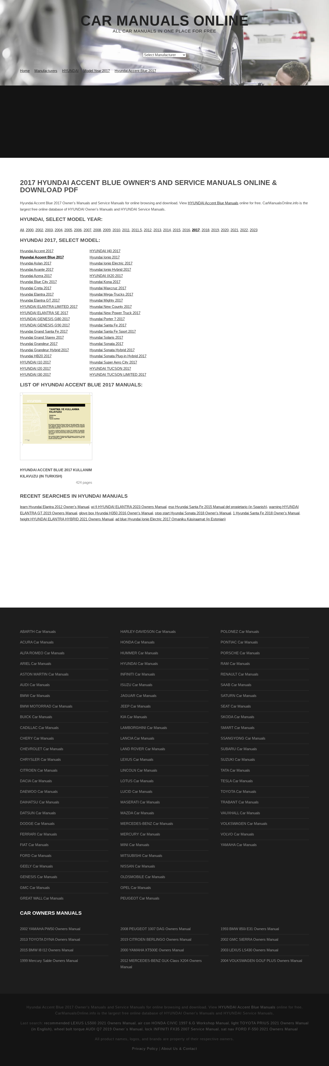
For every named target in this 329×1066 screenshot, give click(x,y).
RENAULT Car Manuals (239, 674)
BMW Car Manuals (35, 696)
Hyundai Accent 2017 (36, 251)
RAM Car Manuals (235, 664)
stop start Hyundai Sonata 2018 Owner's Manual (193, 513)
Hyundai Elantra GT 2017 (40, 300)
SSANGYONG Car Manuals (243, 738)
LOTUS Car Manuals (137, 781)
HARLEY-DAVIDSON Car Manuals (148, 632)
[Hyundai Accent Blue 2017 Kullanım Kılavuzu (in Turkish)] (62, 426)
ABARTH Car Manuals (38, 632)
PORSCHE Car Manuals (240, 653)
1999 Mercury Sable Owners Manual (49, 961)
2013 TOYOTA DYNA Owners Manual (50, 939)
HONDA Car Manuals (137, 642)
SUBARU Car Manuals (239, 749)
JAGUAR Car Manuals (138, 696)
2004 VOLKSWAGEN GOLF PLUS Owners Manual (261, 961)
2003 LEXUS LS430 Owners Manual (249, 950)
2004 (58, 230)
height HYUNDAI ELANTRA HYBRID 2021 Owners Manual (66, 519)
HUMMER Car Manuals (139, 653)
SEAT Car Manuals (236, 706)
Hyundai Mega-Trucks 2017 (111, 294)
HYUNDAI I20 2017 (35, 369)
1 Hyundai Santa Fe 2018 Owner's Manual (266, 513)
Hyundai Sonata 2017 (106, 344)
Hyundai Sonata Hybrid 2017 (112, 350)
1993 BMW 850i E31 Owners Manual (250, 929)
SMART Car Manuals (238, 728)
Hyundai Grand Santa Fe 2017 (44, 331)
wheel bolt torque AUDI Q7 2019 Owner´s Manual (98, 1029)
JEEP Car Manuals (135, 706)
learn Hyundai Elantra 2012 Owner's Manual (54, 507)
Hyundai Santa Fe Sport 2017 (113, 331)
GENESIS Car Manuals (38, 877)
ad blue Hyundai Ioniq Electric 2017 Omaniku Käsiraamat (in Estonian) (170, 519)
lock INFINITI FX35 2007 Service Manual (182, 1029)
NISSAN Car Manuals (137, 866)
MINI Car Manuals (134, 845)
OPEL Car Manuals (135, 888)
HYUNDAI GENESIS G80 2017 (45, 319)
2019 (215, 230)
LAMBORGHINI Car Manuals (143, 728)
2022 (244, 230)
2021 (234, 230)
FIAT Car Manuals (34, 845)
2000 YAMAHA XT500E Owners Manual (152, 950)
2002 (39, 230)
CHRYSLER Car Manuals (40, 759)
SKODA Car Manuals (237, 717)
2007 (87, 230)
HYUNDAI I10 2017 (35, 362)
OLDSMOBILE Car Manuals (142, 877)
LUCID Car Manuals (136, 792)
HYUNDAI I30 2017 (35, 375)
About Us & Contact (179, 1049)
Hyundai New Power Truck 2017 (115, 313)
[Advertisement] (164, 121)
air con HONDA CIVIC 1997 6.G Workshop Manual (183, 1023)
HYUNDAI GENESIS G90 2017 (45, 325)
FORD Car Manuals (36, 856)
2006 (78, 230)
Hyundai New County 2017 (111, 307)
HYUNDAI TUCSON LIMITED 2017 (118, 375)
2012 (147, 230)
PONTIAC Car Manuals (239, 642)
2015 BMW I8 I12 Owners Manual (46, 950)
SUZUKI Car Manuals (238, 759)
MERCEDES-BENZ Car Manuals (146, 824)
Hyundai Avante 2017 (36, 269)
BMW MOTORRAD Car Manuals (46, 706)
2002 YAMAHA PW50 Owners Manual (50, 929)
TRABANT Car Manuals (240, 802)
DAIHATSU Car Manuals (39, 802)
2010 (116, 230)
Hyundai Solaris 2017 (106, 337)
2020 (225, 230)
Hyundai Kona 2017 (105, 282)
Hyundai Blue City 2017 (38, 282)
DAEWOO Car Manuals (39, 792)
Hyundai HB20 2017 (36, 356)
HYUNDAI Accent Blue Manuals (213, 203)
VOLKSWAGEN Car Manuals (244, 824)
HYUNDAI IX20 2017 (106, 276)
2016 (186, 230)
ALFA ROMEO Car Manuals (42, 653)
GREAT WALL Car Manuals (42, 898)
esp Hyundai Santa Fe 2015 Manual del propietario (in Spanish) (217, 507)
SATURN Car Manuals (239, 696)
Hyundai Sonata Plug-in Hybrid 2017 (118, 356)
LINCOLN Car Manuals (138, 770)
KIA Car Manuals (133, 717)
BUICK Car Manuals (36, 717)
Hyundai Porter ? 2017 (107, 319)
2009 (107, 230)
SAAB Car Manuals (236, 685)
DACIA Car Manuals (36, 781)
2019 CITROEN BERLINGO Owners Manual (155, 939)
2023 (253, 230)
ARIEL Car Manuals (35, 664)
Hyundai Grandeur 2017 (39, 344)
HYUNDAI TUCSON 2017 (110, 369)
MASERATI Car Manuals (140, 802)
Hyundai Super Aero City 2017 (113, 362)
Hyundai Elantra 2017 (37, 294)
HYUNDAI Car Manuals (139, 664)
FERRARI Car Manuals (38, 834)
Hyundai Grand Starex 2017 (42, 337)
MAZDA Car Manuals (137, 813)
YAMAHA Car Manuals (239, 845)
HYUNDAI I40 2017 (105, 251)
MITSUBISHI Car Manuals (141, 856)
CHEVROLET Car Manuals (41, 749)
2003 (49, 230)
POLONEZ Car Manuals (240, 632)
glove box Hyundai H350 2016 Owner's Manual (116, 513)
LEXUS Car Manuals (136, 759)
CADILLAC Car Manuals (39, 728)
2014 (167, 230)
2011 (126, 230)
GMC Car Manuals (35, 888)
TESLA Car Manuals (237, 781)
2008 (97, 230)
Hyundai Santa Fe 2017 (108, 325)
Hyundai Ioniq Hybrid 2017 (110, 269)
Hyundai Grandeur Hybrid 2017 (44, 350)
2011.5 (137, 230)
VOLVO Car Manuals (237, 834)
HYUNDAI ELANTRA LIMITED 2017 (49, 307)
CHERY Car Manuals (37, 738)
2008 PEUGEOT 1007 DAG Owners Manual (155, 929)
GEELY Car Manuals (36, 866)
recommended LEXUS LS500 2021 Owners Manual (90, 1023)
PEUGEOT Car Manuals (139, 898)
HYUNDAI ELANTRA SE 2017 (44, 313)
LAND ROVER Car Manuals (142, 749)
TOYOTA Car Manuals (238, 792)
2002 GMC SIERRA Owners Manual (249, 939)
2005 (68, 230)
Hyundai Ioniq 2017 (105, 257)
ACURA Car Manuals (37, 642)
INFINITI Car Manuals (137, 674)
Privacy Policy (145, 1049)
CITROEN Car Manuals (39, 770)
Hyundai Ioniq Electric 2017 (111, 263)
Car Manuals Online (164, 21)
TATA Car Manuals (235, 770)
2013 (157, 230)
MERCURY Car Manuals (140, 834)
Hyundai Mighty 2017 (106, 300)
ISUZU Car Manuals (136, 685)
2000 (29, 230)
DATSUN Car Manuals (38, 813)
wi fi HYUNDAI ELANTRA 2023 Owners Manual (128, 507)
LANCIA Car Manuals (137, 738)
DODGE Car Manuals (37, 824)
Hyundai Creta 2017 (35, 288)
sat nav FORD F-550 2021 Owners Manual (259, 1029)
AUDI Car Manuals (35, 685)
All (22, 230)
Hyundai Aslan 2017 (35, 263)
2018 (205, 230)
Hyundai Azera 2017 (36, 276)
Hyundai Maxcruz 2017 (108, 288)
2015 (176, 230)
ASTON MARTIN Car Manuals (44, 674)
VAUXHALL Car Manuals (240, 813)
